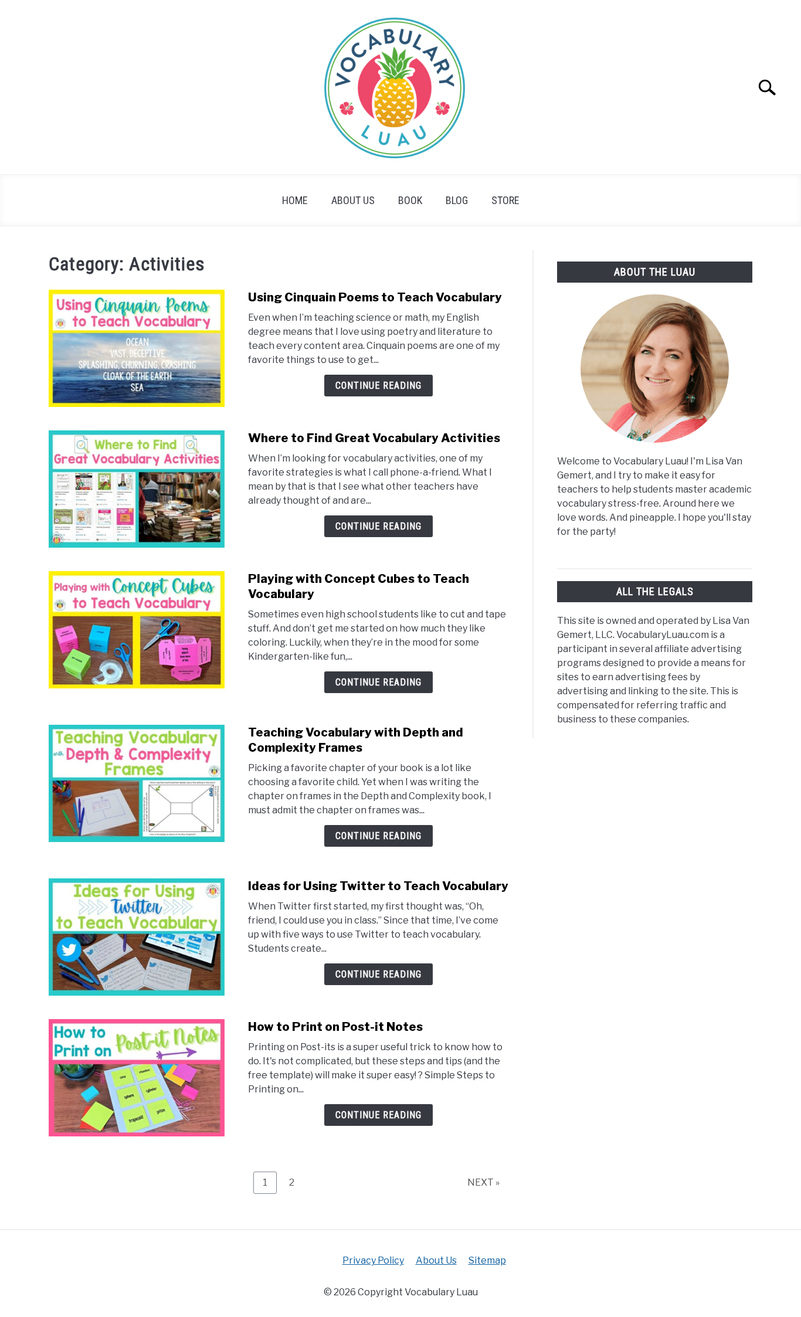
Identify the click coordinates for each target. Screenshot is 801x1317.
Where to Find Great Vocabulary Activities (374, 438)
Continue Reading (378, 385)
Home (295, 200)
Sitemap (487, 1260)
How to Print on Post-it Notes (335, 1027)
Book (410, 200)
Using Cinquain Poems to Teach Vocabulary (375, 297)
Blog (457, 200)
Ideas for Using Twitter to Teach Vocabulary (378, 886)
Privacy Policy (373, 1260)
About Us (353, 200)
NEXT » (483, 1182)
